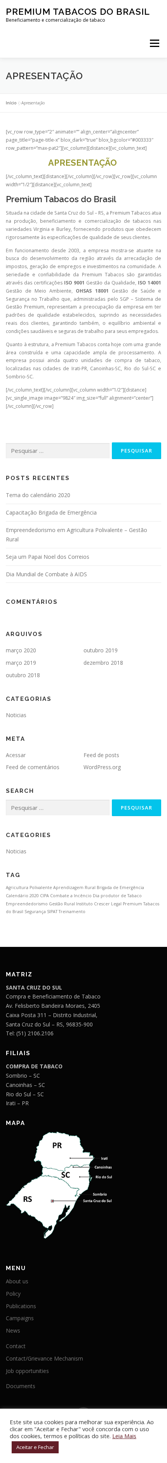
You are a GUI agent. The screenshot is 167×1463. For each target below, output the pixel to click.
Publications (21, 1306)
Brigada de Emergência (120, 887)
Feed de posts (101, 755)
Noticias (16, 715)
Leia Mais (124, 1436)
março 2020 (21, 650)
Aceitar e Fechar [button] (35, 1447)
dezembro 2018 (103, 662)
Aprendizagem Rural (74, 887)
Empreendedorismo (27, 904)
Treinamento (72, 911)
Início (11, 103)
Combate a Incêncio (71, 895)
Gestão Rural (62, 904)
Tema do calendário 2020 (38, 495)
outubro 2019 (101, 650)
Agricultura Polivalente (29, 887)
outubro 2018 (23, 675)
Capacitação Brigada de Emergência (51, 512)
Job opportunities (27, 1371)
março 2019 (21, 662)
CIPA (44, 895)
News (13, 1330)
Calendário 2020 (22, 895)
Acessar (16, 755)
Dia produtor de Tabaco (117, 895)
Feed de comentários (32, 767)
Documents (20, 1386)
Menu (154, 43)
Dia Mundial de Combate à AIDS (46, 574)
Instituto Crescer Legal (99, 904)
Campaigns (20, 1318)
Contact (16, 1346)
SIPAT (52, 911)
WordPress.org (102, 767)
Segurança (35, 911)
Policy (13, 1293)
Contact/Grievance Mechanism (44, 1358)
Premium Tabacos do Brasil (78, 11)
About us (17, 1281)
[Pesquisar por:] (58, 451)
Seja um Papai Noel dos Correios (47, 556)
